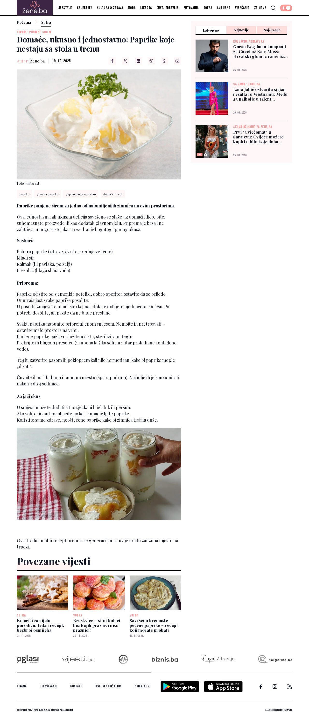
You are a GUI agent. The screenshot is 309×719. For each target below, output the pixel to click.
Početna (24, 23)
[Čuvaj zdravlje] (217, 659)
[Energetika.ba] (275, 659)
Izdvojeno (211, 30)
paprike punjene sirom (34, 32)
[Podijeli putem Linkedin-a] (138, 61)
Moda (132, 8)
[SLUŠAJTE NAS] (123, 659)
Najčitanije (272, 30)
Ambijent (223, 8)
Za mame (260, 8)
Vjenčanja (242, 8)
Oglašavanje (48, 686)
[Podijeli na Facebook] (112, 61)
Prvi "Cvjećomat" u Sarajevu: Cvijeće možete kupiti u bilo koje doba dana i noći (258, 137)
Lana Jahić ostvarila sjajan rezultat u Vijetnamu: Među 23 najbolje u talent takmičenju (260, 94)
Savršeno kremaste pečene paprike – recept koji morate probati (154, 625)
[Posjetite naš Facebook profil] (261, 687)
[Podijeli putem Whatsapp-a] (164, 61)
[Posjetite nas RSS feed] (289, 686)
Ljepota (146, 8)
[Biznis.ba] (165, 659)
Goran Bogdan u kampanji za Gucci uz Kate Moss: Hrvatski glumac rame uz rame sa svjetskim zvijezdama (259, 51)
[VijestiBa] (78, 659)
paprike (24, 194)
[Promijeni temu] (286, 8)
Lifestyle (64, 8)
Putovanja (191, 8)
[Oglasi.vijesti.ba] (28, 659)
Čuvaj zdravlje (168, 8)
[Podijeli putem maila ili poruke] (177, 61)
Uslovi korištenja (108, 686)
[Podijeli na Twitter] (125, 61)
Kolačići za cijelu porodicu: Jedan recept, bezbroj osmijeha (40, 625)
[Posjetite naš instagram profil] (274, 686)
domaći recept (112, 194)
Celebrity (84, 8)
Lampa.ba (288, 710)
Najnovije (241, 30)
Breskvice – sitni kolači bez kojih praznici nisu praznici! (96, 625)
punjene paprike (47, 194)
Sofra (208, 8)
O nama (22, 686)
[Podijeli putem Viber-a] (151, 61)
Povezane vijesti (54, 561)
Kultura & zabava (110, 8)
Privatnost (142, 686)
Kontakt (76, 686)
